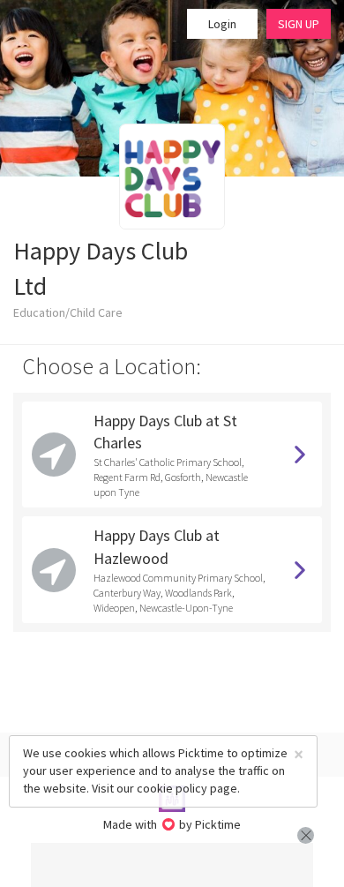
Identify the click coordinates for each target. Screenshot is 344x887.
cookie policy (172, 788)
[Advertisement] (172, 865)
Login (222, 24)
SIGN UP (298, 24)
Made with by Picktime (172, 824)
